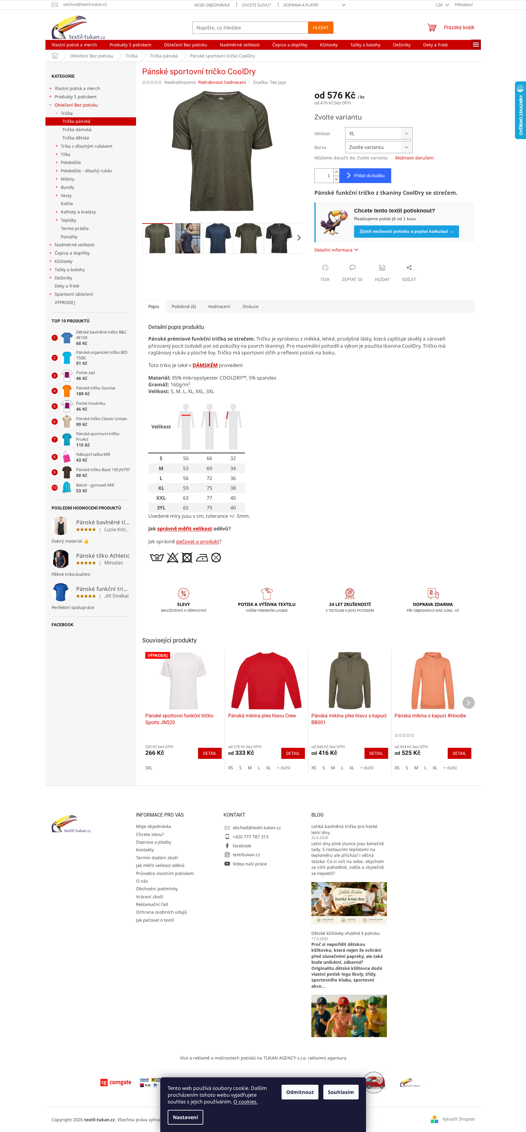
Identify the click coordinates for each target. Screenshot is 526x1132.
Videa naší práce (250, 864)
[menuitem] (74, 45)
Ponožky (69, 237)
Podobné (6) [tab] (184, 306)
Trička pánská (76, 121)
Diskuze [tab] (251, 306)
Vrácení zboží (149, 897)
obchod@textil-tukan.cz (257, 827)
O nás (142, 881)
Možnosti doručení (414, 158)
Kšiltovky (63, 261)
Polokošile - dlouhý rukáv (86, 171)
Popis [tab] (153, 306)
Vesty (66, 195)
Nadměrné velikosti (75, 245)
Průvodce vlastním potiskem (165, 873)
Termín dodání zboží (157, 858)
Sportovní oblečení (74, 294)
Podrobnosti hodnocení (222, 82)
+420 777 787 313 (250, 837)
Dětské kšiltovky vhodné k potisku (345, 933)
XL (268, 768)
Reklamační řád (152, 904)
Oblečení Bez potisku (76, 105)
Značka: (269, 82)
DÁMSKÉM (205, 365)
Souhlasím (341, 1092)
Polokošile (71, 162)
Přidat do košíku (369, 175)
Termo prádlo (74, 228)
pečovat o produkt (197, 541)
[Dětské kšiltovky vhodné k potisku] (349, 1015)
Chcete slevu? (256, 5)
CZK (440, 5)
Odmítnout (300, 1092)
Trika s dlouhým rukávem (86, 146)
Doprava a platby (301, 5)
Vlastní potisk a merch (77, 88)
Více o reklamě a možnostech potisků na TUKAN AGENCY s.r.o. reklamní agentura (263, 1058)
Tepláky (68, 220)
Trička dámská (77, 129)
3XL (148, 768)
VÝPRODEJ (65, 302)
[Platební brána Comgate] (115, 1082)
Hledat (321, 27)
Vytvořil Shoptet (458, 1119)
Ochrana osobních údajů (161, 912)
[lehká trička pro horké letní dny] (349, 903)
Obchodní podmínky (157, 889)
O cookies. (245, 1101)
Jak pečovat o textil (155, 920)
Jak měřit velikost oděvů (160, 865)
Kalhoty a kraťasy (78, 212)
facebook (242, 846)
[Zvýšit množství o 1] (336, 172)
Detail (210, 753)
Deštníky (63, 278)
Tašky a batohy (70, 269)
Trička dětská (75, 138)
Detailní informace (333, 250)
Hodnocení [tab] (219, 306)
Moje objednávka (212, 5)
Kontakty (145, 850)
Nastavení (185, 1117)
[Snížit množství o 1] (336, 179)
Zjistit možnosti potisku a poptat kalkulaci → (407, 231)
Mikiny (67, 179)
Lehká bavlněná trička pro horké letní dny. (344, 829)
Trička (67, 113)
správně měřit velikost (184, 528)
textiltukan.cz (246, 854)
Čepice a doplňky (72, 253)
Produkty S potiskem (75, 97)
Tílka (65, 154)
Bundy (67, 187)
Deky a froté (67, 286)
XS (230, 768)
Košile (67, 203)
